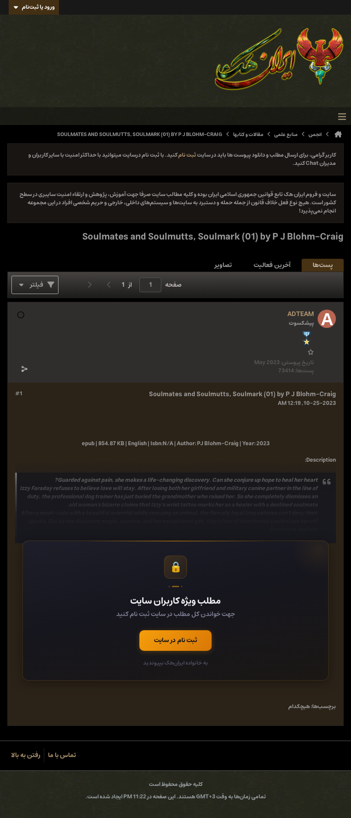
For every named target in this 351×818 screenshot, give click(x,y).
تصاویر (223, 265)
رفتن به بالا (25, 755)
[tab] (323, 265)
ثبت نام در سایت (175, 640)
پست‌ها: (304, 371)
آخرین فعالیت (272, 265)
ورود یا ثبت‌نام (38, 7)
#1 (18, 394)
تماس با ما (62, 755)
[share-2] (24, 368)
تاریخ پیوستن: (297, 362)
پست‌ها (323, 265)
